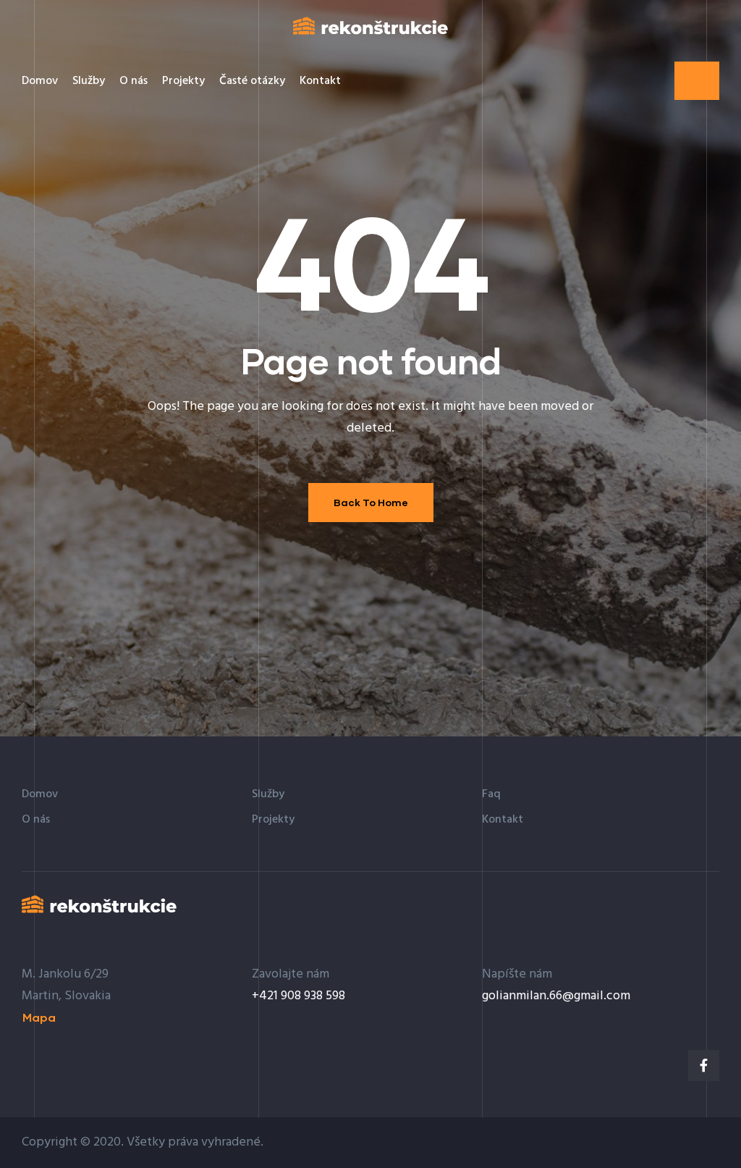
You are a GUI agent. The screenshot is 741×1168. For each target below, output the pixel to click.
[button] (696, 81)
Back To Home (371, 502)
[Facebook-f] (703, 1065)
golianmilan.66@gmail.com (556, 996)
